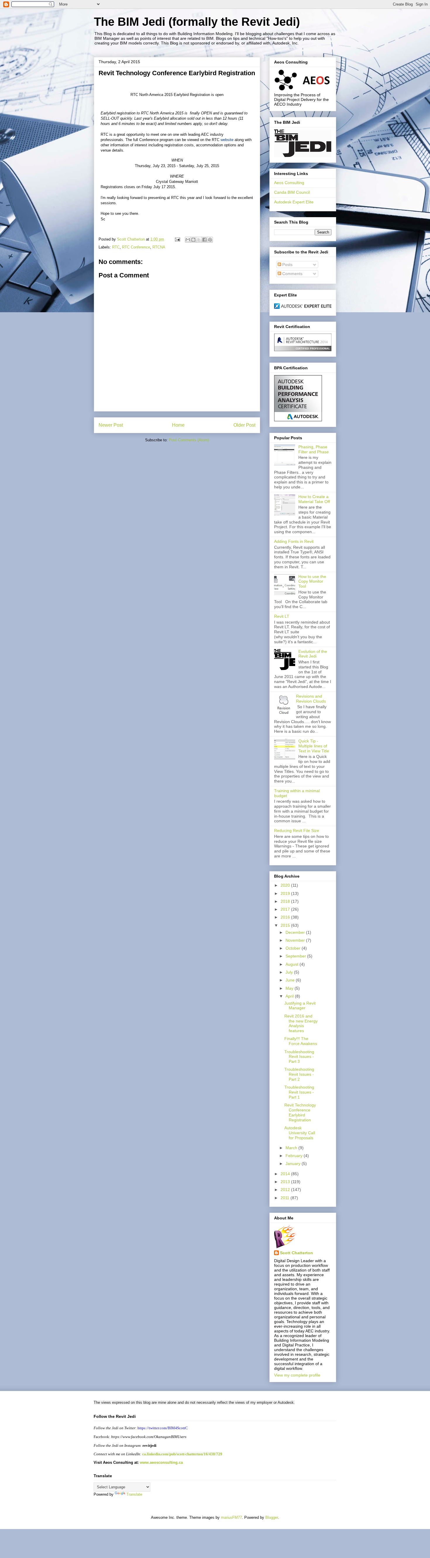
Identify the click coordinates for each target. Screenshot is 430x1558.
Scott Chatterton (296, 1252)
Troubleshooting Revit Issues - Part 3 (299, 1056)
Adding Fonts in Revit (294, 541)
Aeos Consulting (289, 182)
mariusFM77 (231, 1517)
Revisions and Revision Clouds (311, 698)
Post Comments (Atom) (189, 440)
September (296, 956)
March (291, 1147)
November (295, 940)
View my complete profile (297, 1375)
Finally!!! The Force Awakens (300, 1041)
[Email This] (188, 240)
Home (178, 425)
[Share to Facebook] (204, 240)
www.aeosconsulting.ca (161, 1462)
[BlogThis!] (193, 240)
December (295, 932)
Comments (291, 273)
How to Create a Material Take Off (314, 499)
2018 (286, 901)
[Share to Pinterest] (210, 240)
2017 (286, 909)
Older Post (244, 425)
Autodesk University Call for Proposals (299, 1132)
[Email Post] (177, 239)
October (293, 948)
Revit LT (281, 616)
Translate (134, 1494)
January (293, 1163)
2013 (286, 1181)
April (290, 996)
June (290, 980)
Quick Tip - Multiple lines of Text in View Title (313, 746)
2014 (286, 1173)
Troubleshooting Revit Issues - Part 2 (299, 1074)
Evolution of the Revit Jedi (312, 654)
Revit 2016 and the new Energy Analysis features (301, 1023)
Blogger (271, 1517)
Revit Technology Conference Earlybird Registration (300, 1112)
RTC (116, 247)
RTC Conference (136, 247)
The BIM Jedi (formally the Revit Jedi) (197, 21)
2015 (286, 925)
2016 (286, 917)
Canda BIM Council (292, 192)
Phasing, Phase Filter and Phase (313, 449)
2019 (286, 893)
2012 (286, 1189)
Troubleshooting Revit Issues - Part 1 (299, 1092)
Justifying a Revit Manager (300, 1005)
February (294, 1155)
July (289, 972)
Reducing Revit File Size (296, 830)
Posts (287, 264)
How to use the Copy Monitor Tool (312, 581)
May (290, 988)
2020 (286, 885)
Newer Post (111, 425)
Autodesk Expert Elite (294, 202)
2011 (285, 1197)
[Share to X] (199, 240)
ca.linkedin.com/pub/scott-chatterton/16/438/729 (182, 1454)
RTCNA (158, 247)
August (292, 964)
